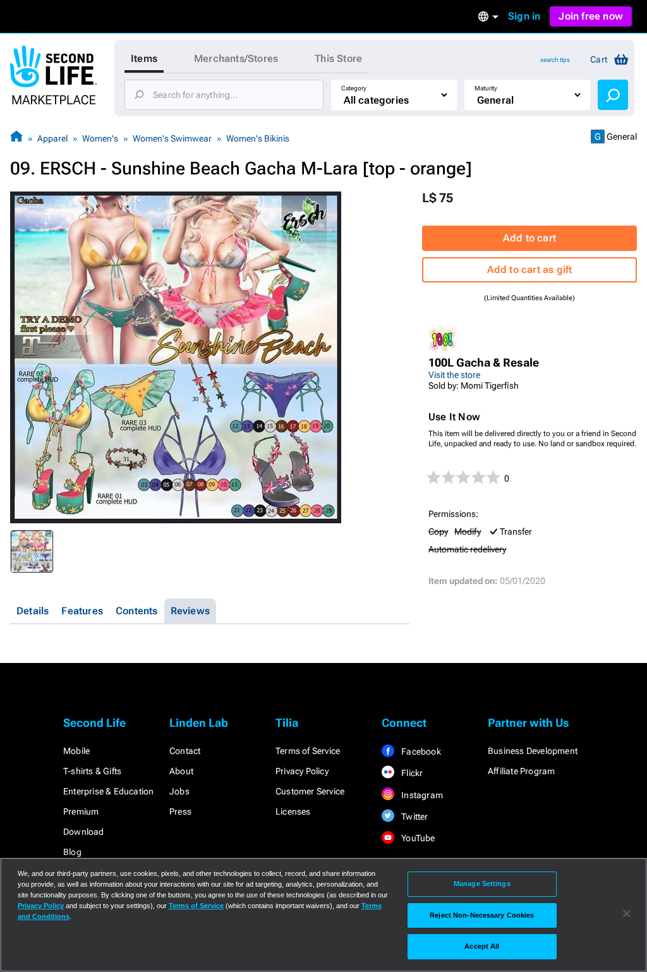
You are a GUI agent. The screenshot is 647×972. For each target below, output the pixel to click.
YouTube (417, 838)
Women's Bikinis (257, 138)
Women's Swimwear (172, 138)
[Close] (627, 914)
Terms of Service (307, 751)
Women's (100, 138)
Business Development (532, 751)
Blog (72, 852)
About (181, 771)
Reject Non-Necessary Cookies (482, 915)
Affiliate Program (521, 771)
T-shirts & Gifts (92, 771)
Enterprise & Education (108, 791)
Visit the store (454, 375)
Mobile (76, 751)
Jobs (179, 791)
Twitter (413, 816)
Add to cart (529, 238)
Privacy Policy (302, 771)
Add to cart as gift (529, 270)
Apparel (52, 138)
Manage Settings (482, 883)
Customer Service (309, 791)
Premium (81, 811)
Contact (184, 751)
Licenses (293, 811)
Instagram (421, 795)
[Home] (16, 138)
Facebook (420, 751)
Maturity (486, 88)
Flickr (411, 773)
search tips (555, 59)
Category (353, 88)
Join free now (591, 16)
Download (83, 832)
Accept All (481, 946)
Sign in (524, 16)
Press (180, 811)
